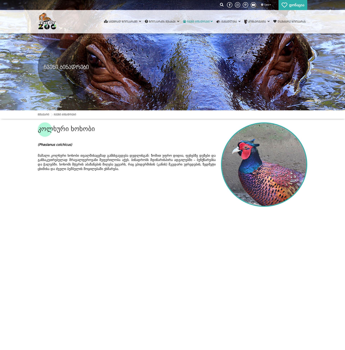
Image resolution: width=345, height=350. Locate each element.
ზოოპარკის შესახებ (162, 21)
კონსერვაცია (257, 21)
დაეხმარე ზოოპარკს (291, 21)
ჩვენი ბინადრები (198, 21)
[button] (265, 5)
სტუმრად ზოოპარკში (123, 21)
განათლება (229, 21)
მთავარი (43, 114)
